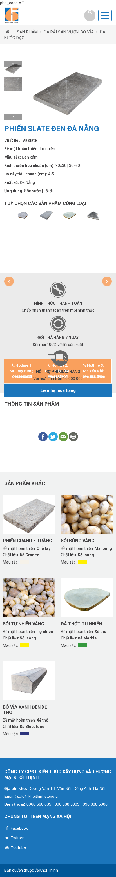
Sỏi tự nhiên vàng (23, 624)
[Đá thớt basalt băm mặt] (22, 214)
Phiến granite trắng (27, 540)
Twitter (17, 838)
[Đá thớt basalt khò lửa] (93, 214)
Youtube (18, 847)
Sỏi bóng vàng (77, 540)
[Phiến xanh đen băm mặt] (46, 214)
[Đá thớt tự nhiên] (69, 214)
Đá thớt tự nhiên (81, 624)
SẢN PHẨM (27, 32)
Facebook (19, 828)
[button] (13, 64)
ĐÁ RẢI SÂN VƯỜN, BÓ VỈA (69, 32)
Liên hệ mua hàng (58, 390)
